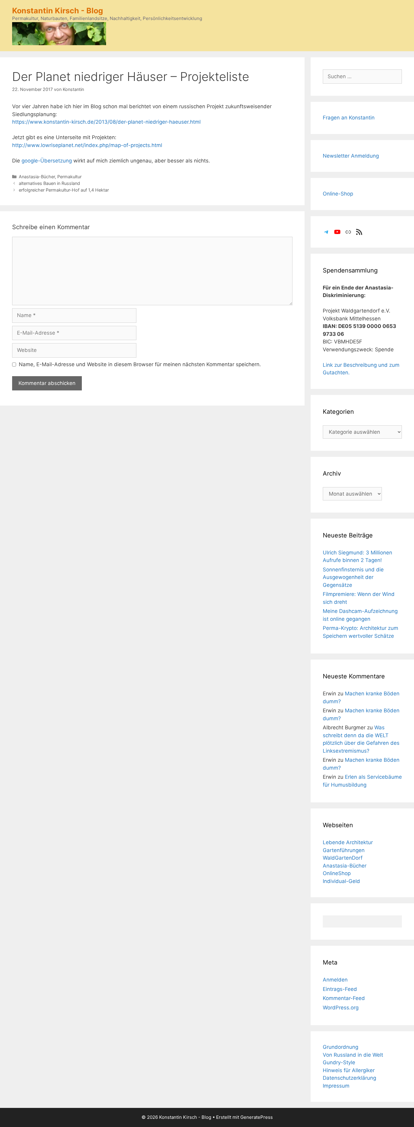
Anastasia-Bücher (37, 176)
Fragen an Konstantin (349, 118)
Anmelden (335, 980)
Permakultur (69, 176)
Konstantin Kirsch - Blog (57, 10)
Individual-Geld (341, 881)
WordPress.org (341, 1008)
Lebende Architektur (348, 842)
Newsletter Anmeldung (351, 156)
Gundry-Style (339, 1062)
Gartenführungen (344, 850)
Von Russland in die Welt (353, 1055)
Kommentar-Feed (344, 998)
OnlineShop (337, 873)
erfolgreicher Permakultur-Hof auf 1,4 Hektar (64, 189)
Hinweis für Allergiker (349, 1070)
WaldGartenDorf (342, 858)
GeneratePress (256, 1117)
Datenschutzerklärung (349, 1078)
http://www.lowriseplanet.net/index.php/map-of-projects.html (87, 145)
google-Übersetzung (47, 161)
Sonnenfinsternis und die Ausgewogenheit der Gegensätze (353, 577)
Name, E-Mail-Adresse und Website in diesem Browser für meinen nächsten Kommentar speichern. (140, 364)
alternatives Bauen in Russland (49, 183)
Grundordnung (340, 1047)
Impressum (336, 1086)
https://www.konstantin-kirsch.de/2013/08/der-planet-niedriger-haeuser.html (106, 122)
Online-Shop (338, 194)
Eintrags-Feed (340, 989)
